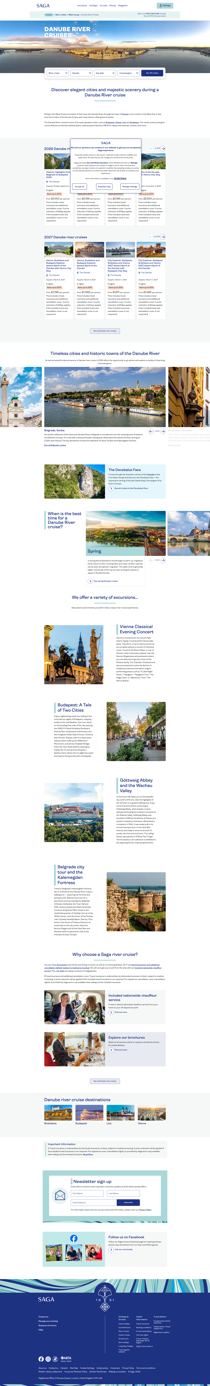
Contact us (43, 1317)
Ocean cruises (124, 1335)
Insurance (82, 6)
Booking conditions (143, 1328)
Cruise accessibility (144, 1331)
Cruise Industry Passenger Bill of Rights (143, 1341)
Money (112, 6)
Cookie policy (102, 1368)
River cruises (124, 1331)
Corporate (115, 1368)
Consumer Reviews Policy (75, 1372)
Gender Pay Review (98, 1372)
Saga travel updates (161, 1332)
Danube (150, 475)
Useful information (141, 1318)
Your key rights (142, 1335)
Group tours (123, 1339)
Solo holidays (124, 1342)
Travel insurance (142, 1324)
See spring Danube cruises (106, 581)
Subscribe (128, 1202)
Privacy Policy (145, 1210)
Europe (125, 114)
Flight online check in (144, 1346)
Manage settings (129, 187)
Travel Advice (160, 1317)
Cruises (103, 6)
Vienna (118, 123)
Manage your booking (48, 1321)
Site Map (74, 1368)
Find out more (174, 445)
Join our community (123, 1250)
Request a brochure (47, 1326)
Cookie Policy (120, 179)
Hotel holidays (124, 1324)
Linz (124, 123)
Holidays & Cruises (124, 1318)
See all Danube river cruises (105, 331)
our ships (60, 971)
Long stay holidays (126, 1346)
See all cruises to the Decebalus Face (131, 488)
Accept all (79, 187)
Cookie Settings (87, 1368)
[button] (151, 431)
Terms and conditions (145, 1368)
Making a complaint (117, 1372)
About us (42, 1368)
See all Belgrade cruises (55, 445)
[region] (105, 166)
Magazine (123, 6)
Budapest (110, 123)
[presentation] (151, 148)
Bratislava (134, 123)
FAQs (40, 1330)
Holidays (93, 6)
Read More (88, 1155)
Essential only (104, 187)
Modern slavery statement (50, 1372)
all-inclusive (62, 965)
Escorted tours (124, 1328)
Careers (64, 1368)
